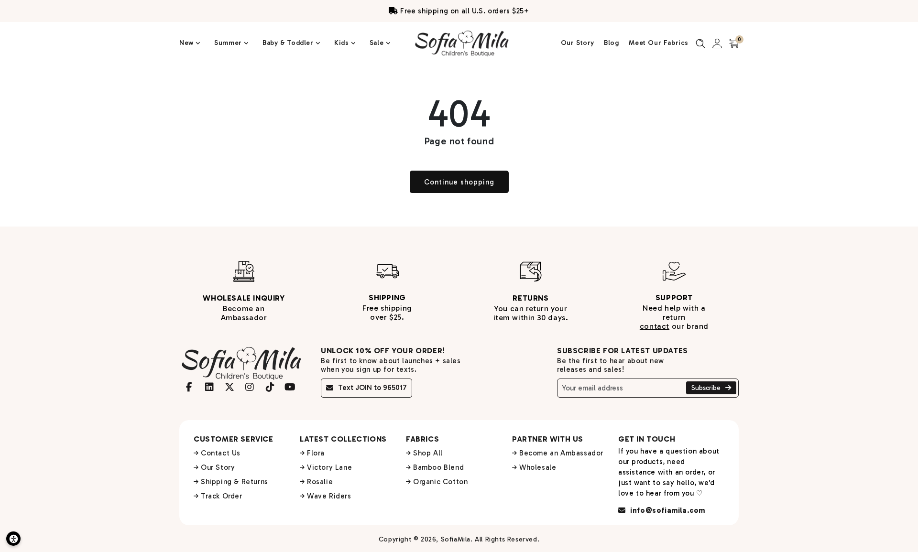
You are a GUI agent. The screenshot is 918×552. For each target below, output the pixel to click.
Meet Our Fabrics (658, 43)
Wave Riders (329, 496)
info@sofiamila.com (666, 510)
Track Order (221, 496)
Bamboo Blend (438, 467)
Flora (316, 453)
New (187, 43)
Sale (378, 43)
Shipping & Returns (234, 481)
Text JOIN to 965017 (372, 387)
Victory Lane (329, 467)
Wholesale (537, 467)
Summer (229, 43)
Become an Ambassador (561, 453)
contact (654, 326)
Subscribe (706, 388)
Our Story (577, 43)
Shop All (428, 453)
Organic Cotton (440, 481)
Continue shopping (459, 182)
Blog (611, 43)
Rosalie (320, 481)
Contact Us (220, 453)
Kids (342, 43)
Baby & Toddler (289, 43)
